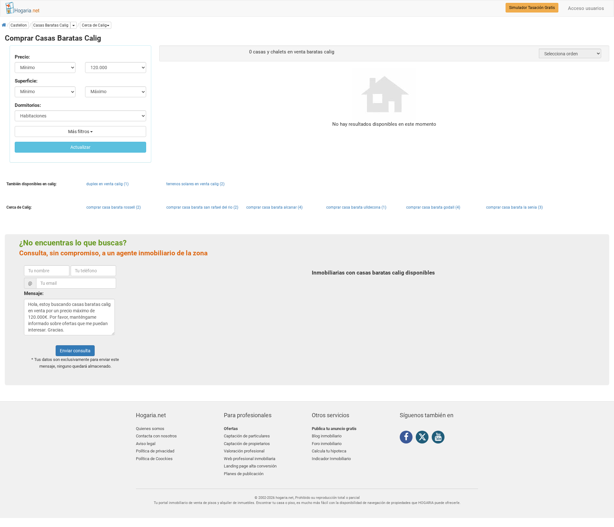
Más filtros (79, 131)
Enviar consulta (75, 350)
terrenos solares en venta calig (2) (195, 184)
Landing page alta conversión (250, 466)
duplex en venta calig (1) (107, 184)
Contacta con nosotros (156, 436)
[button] (95, 25)
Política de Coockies (154, 458)
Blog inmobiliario (327, 436)
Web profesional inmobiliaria (249, 458)
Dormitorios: (28, 105)
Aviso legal (145, 443)
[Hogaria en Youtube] (440, 438)
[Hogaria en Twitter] (424, 438)
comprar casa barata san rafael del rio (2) (202, 207)
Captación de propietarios (247, 443)
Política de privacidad (155, 451)
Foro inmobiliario (327, 443)
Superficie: (26, 81)
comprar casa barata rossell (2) (113, 207)
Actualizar (80, 147)
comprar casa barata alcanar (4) (274, 207)
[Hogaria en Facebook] (408, 438)
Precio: (22, 57)
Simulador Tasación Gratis (532, 7)
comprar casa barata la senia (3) (514, 207)
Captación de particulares (247, 436)
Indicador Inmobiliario (331, 458)
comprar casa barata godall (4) (433, 207)
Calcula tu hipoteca (329, 451)
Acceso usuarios (586, 8)
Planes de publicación (244, 473)
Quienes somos (150, 428)
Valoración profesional (244, 451)
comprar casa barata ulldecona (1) (356, 207)
